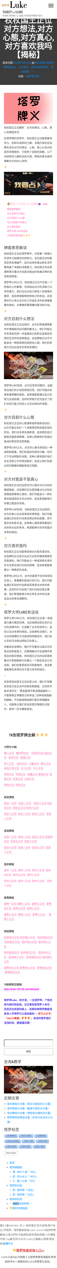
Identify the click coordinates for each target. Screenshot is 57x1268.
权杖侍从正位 (11, 937)
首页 (12, 1162)
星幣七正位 (10, 914)
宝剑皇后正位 (33, 957)
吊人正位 (38, 768)
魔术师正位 (22, 753)
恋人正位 (9, 763)
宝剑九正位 (38, 847)
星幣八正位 (24, 914)
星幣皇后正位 (44, 967)
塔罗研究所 (16, 1199)
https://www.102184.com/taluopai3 (21, 989)
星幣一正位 (10, 903)
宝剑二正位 (24, 836)
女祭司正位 (37, 753)
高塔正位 (43, 774)
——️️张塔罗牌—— (21, 1203)
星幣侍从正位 (11, 967)
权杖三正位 (40, 803)
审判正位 (9, 784)
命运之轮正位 (11, 768)
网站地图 (39, 1234)
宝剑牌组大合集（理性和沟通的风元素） (30, 1113)
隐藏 (45, 204)
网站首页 (29, 1234)
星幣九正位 (38, 914)
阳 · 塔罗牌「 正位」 (24, 1194)
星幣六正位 (33, 908)
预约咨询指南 (20, 1208)
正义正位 (26, 768)
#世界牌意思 (11, 1136)
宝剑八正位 (24, 847)
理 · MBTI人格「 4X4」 (25, 1171)
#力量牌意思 (41, 1136)
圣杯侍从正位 (29, 942)
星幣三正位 (38, 903)
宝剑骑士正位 (16, 957)
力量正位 (34, 763)
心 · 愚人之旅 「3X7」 (25, 1180)
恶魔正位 (32, 774)
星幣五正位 (19, 908)
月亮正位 (18, 778)
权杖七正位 (10, 813)
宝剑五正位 (16, 841)
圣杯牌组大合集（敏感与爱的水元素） (28, 1108)
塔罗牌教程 (16, 1167)
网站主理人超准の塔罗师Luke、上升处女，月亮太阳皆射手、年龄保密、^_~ (28, 67)
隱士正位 (46, 763)
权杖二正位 (25, 803)
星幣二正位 (23, 903)
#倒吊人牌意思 (26, 1136)
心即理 (45, 1239)
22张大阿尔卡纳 (14, 1234)
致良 (51, 1239)
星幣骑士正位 (27, 967)
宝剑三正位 (37, 836)
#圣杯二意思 (39, 1146)
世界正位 (20, 784)
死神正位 (9, 774)
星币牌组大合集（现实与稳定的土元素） (30, 1103)
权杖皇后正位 (45, 937)
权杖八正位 (24, 813)
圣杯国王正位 (28, 952)
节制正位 (20, 774)
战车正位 (21, 763)
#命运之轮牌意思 (13, 1141)
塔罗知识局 (32, 76)
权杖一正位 (10, 803)
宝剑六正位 (30, 841)
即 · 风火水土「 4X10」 (25, 1176)
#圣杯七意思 (42, 1141)
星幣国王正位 (12, 972)
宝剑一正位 (10, 836)
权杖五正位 (19, 807)
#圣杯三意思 (11, 1146)
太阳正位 (29, 778)
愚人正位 (9, 753)
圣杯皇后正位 (11, 952)
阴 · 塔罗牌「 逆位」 (24, 1190)
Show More (11, 1153)
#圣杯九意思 (25, 1146)
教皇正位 (25, 757)
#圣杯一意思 (28, 1141)
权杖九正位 (38, 813)
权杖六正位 (32, 807)
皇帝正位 (13, 757)
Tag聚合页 (12, 1239)
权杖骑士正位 (28, 937)
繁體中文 (8, 1243)
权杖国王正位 (12, 942)
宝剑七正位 (10, 847)
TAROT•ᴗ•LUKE (12, 12)
